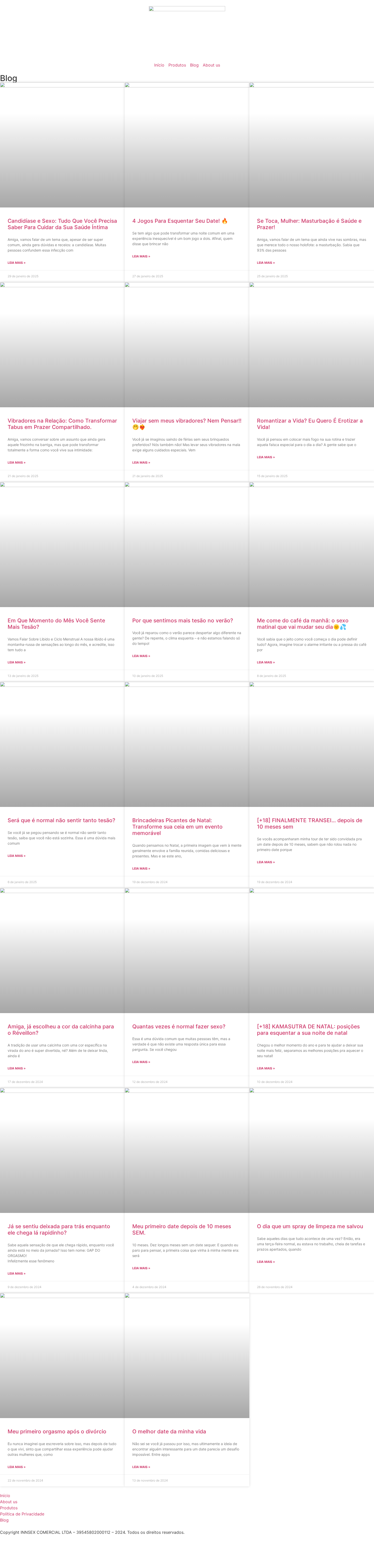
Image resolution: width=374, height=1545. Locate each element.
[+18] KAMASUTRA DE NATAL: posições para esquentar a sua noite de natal (308, 1029)
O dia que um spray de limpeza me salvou (310, 1226)
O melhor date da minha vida (169, 1431)
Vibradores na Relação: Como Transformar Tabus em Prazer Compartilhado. (62, 423)
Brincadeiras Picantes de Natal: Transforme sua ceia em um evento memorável (177, 826)
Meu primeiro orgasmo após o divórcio (57, 1431)
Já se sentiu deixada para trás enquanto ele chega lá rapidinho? (59, 1229)
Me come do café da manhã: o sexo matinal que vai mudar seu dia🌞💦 (303, 623)
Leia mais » (17, 263)
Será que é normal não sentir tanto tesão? (61, 820)
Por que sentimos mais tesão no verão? (182, 620)
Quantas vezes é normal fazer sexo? (178, 1026)
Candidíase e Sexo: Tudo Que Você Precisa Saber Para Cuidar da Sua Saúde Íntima (62, 224)
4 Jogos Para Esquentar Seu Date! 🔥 (180, 221)
